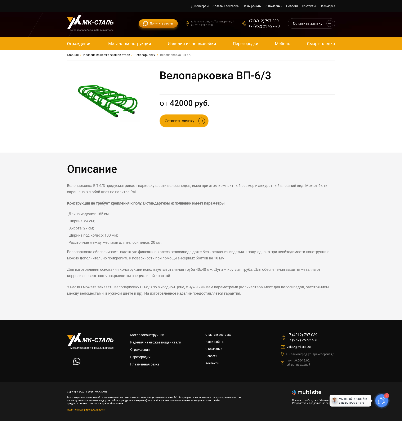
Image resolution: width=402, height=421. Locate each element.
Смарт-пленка (321, 43)
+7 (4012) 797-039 (263, 21)
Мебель (282, 43)
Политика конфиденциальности (86, 409)
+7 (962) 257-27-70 (264, 26)
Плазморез (327, 6)
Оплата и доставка (226, 6)
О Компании (273, 6)
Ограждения (79, 43)
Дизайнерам (200, 6)
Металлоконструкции (129, 43)
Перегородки (245, 43)
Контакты (309, 6)
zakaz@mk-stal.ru (299, 346)
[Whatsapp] (76, 364)
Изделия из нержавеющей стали (155, 342)
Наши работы (252, 6)
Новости (292, 6)
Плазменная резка (145, 364)
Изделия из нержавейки (192, 43)
